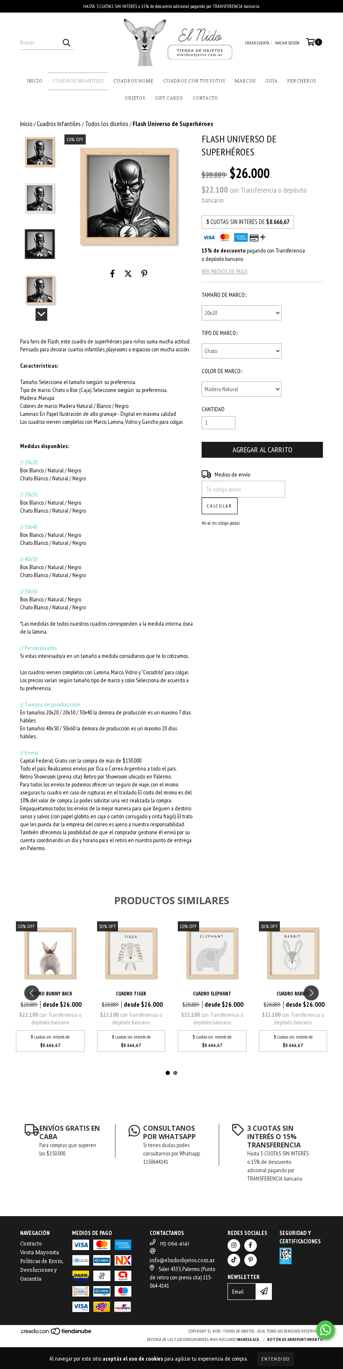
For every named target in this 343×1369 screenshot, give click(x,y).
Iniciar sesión (287, 43)
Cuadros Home (133, 81)
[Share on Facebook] (112, 274)
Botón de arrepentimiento (295, 1339)
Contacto (205, 98)
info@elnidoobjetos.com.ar (182, 1260)
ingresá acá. (248, 1339)
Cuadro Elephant (212, 993)
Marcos (245, 81)
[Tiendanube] (56, 1334)
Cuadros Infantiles (78, 81)
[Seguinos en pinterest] (250, 1260)
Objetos (135, 98)
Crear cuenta (257, 43)
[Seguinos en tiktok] (234, 1260)
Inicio (35, 81)
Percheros (301, 81)
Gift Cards (169, 98)
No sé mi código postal (221, 523)
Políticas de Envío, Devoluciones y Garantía (42, 1270)
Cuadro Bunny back (50, 993)
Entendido (275, 1359)
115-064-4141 (174, 1243)
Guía (271, 81)
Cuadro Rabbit (292, 993)
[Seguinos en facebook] (250, 1245)
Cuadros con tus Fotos (194, 81)
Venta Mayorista (39, 1252)
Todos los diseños (106, 123)
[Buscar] (66, 42)
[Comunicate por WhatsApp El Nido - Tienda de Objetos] (325, 1330)
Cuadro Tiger (131, 993)
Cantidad (213, 409)
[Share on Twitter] (128, 274)
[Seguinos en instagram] (234, 1245)
